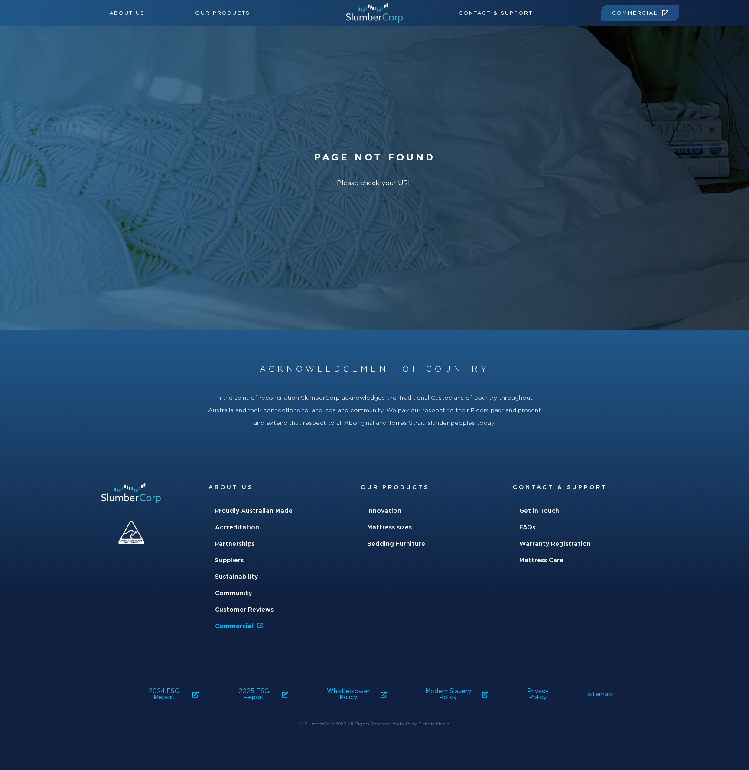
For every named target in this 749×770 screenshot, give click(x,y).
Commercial (635, 13)
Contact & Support (496, 13)
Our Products (222, 13)
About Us (127, 13)
